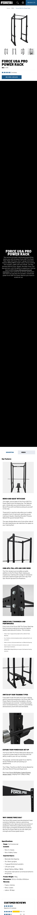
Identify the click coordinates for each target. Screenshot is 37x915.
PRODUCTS (31, 2)
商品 (12, 8)
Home (8, 8)
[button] (6, 72)
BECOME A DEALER (12, 77)
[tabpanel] (18, 674)
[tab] (10, 452)
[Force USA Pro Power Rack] (6, 51)
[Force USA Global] (7, 2)
